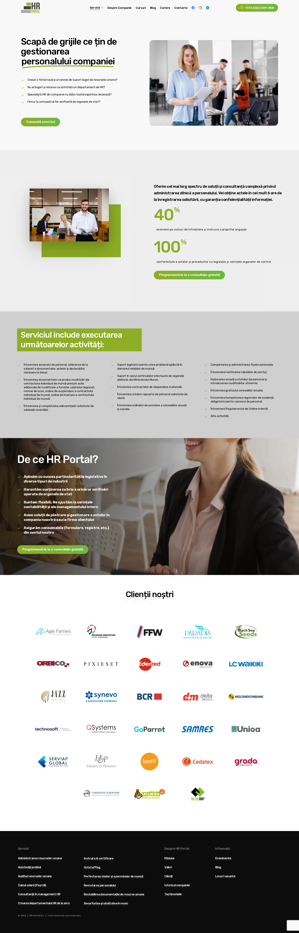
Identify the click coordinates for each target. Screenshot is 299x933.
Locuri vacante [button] (225, 876)
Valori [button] (168, 867)
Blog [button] (218, 867)
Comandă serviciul (40, 122)
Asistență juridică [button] (29, 867)
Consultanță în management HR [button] (39, 894)
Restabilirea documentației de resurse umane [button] (114, 894)
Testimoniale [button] (173, 894)
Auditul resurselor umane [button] (35, 876)
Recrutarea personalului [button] (100, 885)
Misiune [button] (169, 858)
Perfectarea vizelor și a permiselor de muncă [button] (113, 876)
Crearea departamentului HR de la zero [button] (44, 903)
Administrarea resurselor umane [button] (40, 858)
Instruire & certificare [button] (99, 858)
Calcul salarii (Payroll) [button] (32, 885)
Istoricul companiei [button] (176, 885)
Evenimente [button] (223, 858)
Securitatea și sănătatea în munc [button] (106, 903)
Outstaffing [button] (92, 867)
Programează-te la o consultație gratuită (189, 275)
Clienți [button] (168, 876)
